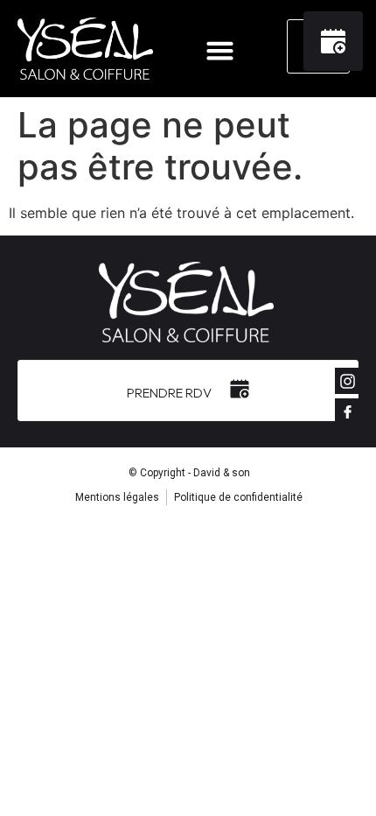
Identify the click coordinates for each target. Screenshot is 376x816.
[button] (220, 51)
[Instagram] (348, 381)
